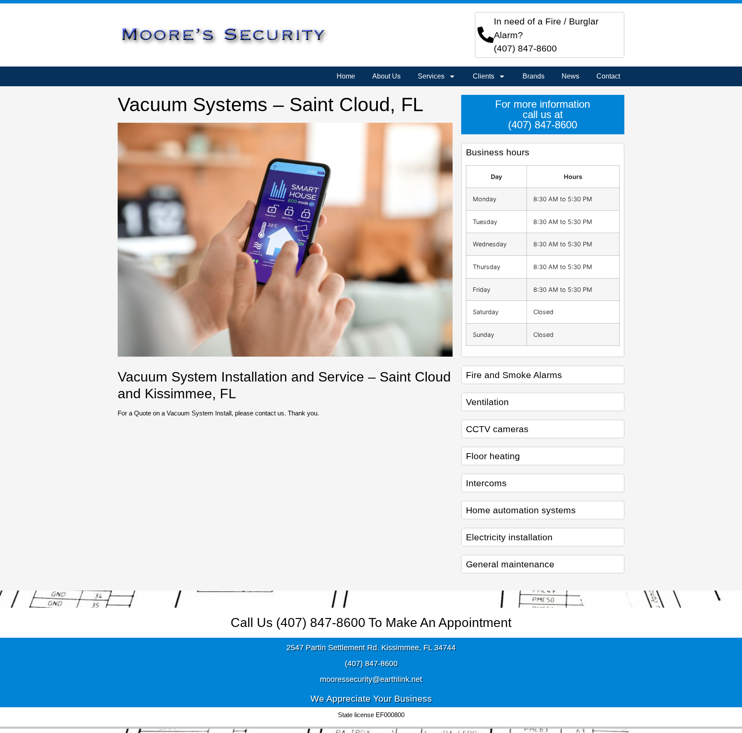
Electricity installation (509, 537)
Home (346, 76)
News (570, 76)
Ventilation (487, 402)
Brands (533, 76)
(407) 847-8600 (525, 48)
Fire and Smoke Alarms (514, 375)
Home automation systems (521, 510)
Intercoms (486, 483)
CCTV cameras (497, 429)
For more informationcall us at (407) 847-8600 (542, 114)
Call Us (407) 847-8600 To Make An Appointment (371, 622)
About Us (386, 76)
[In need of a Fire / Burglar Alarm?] (485, 35)
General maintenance (510, 564)
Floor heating (493, 456)
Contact (608, 76)
